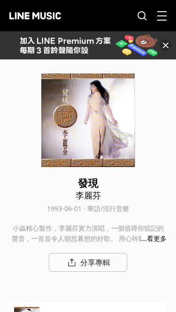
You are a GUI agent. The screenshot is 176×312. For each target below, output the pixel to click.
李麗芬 (88, 195)
